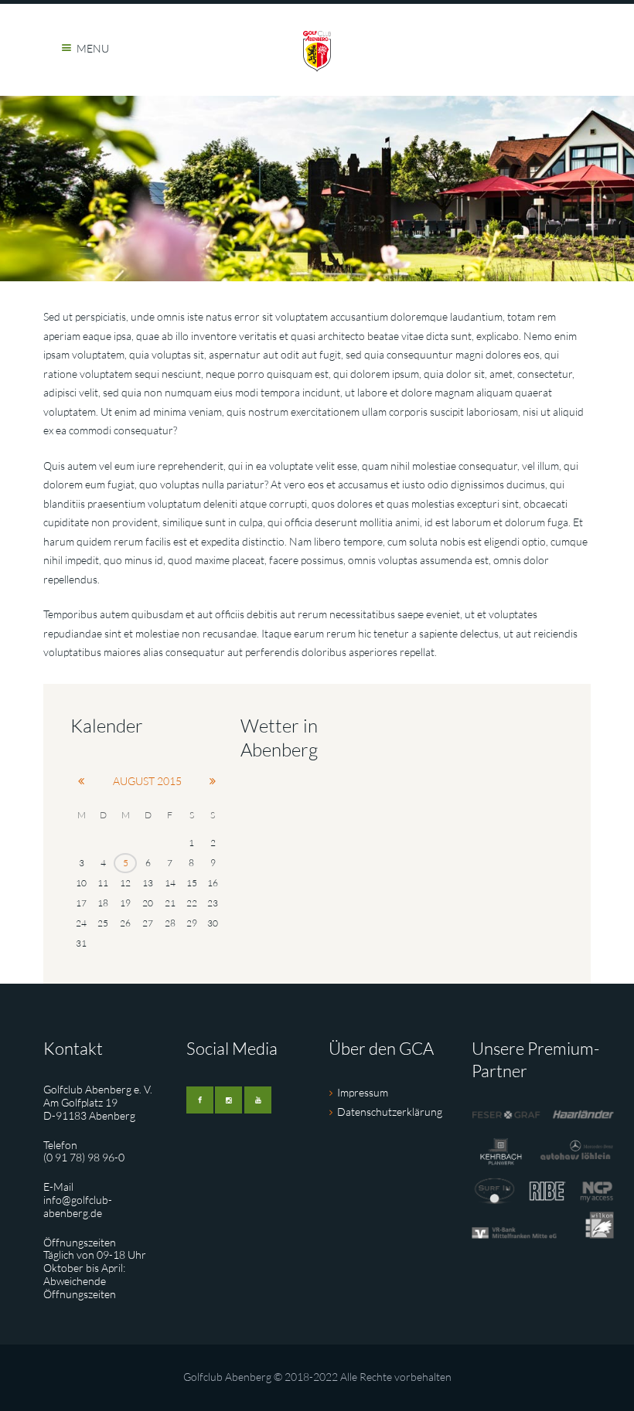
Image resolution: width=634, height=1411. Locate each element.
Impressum (362, 1092)
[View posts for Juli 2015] (81, 781)
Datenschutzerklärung (389, 1111)
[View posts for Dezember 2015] (213, 781)
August (147, 780)
